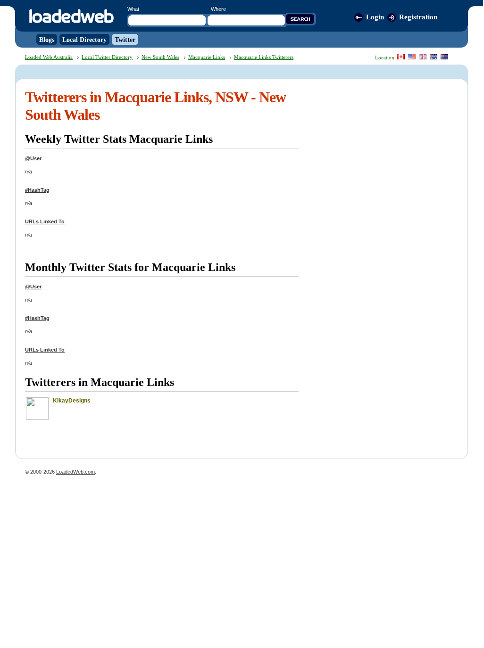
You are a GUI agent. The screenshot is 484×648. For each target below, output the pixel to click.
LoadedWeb (71, 17)
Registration (418, 17)
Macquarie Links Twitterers (263, 57)
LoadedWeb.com (75, 472)
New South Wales (160, 57)
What (133, 9)
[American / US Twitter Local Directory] (412, 56)
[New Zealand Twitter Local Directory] (444, 56)
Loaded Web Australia (49, 57)
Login (375, 17)
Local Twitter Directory (107, 57)
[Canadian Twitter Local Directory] (401, 56)
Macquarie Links (206, 57)
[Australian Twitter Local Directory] (433, 56)
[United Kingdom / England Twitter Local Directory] (422, 56)
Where (218, 9)
